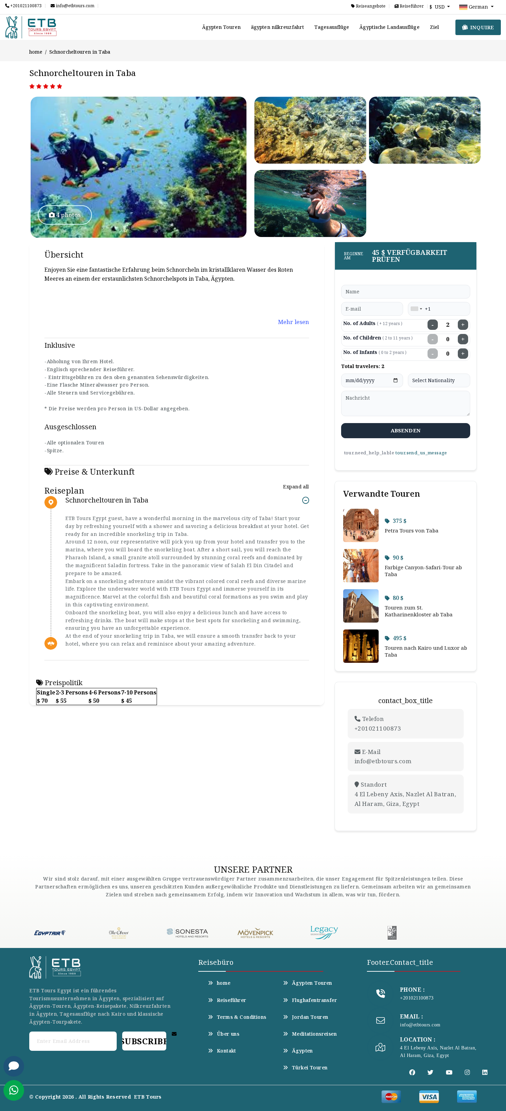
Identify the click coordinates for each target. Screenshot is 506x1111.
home (35, 51)
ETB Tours (148, 1096)
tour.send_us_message (421, 453)
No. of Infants (375, 352)
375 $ (400, 521)
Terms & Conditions (241, 1017)
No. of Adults (372, 323)
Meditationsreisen (314, 1034)
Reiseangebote (370, 6)
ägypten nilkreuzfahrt (277, 27)
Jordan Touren (310, 1017)
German (478, 6)
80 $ (398, 598)
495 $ (400, 638)
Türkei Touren (309, 1067)
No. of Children (378, 337)
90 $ (398, 557)
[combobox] (416, 308)
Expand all (296, 486)
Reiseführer (411, 6)
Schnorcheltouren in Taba (106, 500)
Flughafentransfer (314, 1000)
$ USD (438, 6)
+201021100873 (25, 6)
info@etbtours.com (74, 6)
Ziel (434, 27)
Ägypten (302, 1051)
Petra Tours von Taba (412, 530)
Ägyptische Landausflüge (389, 27)
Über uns (228, 1034)
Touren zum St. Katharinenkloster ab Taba (419, 611)
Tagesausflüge (331, 27)
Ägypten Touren (221, 27)
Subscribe (144, 1041)
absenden (406, 430)
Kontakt (226, 1051)
